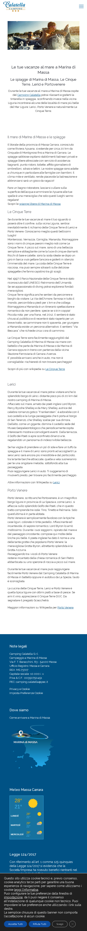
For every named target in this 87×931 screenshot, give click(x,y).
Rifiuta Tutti (39, 924)
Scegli (59, 924)
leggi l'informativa (26, 889)
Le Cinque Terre (55, 369)
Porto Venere (65, 607)
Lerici (56, 482)
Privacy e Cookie (20, 689)
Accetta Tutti (15, 924)
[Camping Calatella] (14, 6)
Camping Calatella (29, 94)
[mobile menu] (81, 6)
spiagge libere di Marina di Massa (40, 203)
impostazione (13, 897)
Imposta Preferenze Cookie (26, 693)
